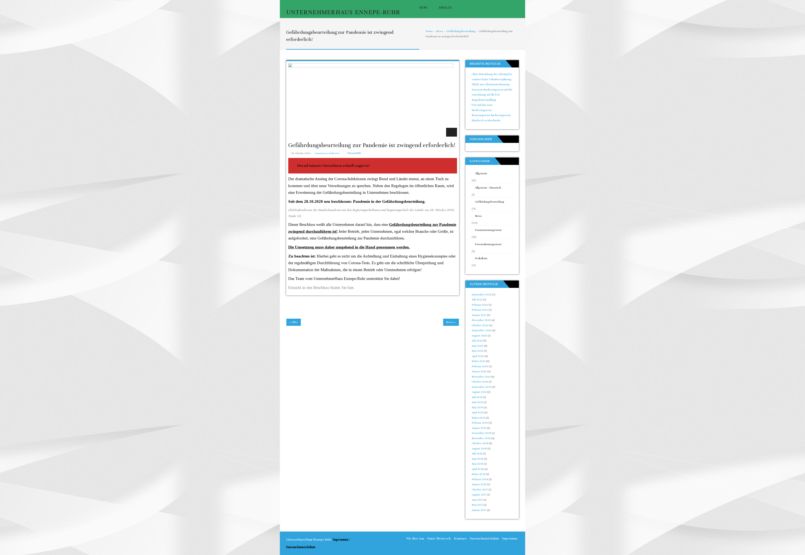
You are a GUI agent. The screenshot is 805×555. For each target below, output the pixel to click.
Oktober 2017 (480, 489)
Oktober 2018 (480, 443)
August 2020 (479, 335)
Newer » (451, 322)
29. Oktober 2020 (300, 153)
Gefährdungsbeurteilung (489, 201)
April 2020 (478, 356)
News (423, 7)
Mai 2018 (477, 464)
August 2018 (479, 448)
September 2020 (482, 330)
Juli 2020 (477, 340)
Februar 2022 (480, 305)
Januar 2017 (479, 510)
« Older (293, 322)
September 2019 (481, 387)
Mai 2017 (477, 505)
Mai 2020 (477, 351)
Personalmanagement (488, 244)
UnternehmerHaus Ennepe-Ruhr (343, 12)
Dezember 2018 (481, 433)
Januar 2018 (479, 484)
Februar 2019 (480, 422)
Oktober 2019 (480, 381)
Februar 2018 (480, 479)
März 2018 (478, 474)
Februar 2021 (480, 310)
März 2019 (478, 417)
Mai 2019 (477, 407)
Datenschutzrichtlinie (484, 538)
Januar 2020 (479, 371)
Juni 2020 (477, 346)
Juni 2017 (477, 500)
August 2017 (479, 494)
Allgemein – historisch (488, 187)
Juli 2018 (477, 453)
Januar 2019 (479, 428)
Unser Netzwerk (439, 538)
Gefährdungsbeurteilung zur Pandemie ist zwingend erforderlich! (372, 145)
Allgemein (481, 173)
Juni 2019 (477, 402)
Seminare (460, 538)
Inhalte (445, 7)
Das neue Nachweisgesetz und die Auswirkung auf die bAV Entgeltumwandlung (492, 95)
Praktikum (481, 258)
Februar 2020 (480, 366)
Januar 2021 (479, 315)
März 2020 (479, 361)
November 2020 (481, 320)
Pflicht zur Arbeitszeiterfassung (491, 84)
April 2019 (478, 412)
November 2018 (481, 438)
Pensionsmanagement (488, 230)
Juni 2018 (477, 459)
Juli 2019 (477, 397)
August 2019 (479, 392)
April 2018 (478, 469)
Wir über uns (415, 538)
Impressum (509, 538)
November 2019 (481, 376)
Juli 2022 (477, 299)
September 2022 (481, 294)
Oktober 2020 (480, 325)
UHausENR (354, 153)
